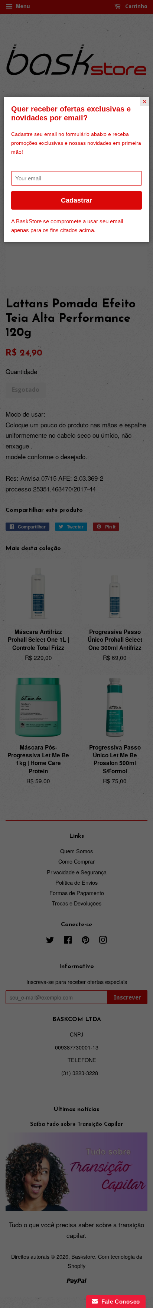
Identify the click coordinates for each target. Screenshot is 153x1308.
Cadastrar (76, 200)
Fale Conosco (119, 1301)
